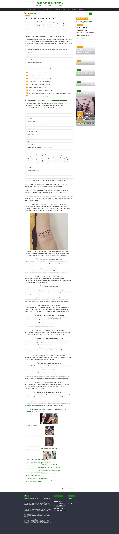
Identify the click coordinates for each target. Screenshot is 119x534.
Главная (70, 498)
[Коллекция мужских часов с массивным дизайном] (85, 65)
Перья (29, 134)
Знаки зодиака (56, 9)
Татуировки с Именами (66, 488)
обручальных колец (40, 405)
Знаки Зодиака (31, 144)
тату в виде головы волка (38, 272)
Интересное (80, 9)
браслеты (33, 151)
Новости (74, 9)
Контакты (70, 503)
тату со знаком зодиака (49, 367)
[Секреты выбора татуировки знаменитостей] (85, 21)
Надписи (63, 9)
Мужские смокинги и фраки (86, 84)
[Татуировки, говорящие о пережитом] (85, 97)
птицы (33, 134)
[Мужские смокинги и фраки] (85, 76)
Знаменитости (80, 25)
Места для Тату (41, 9)
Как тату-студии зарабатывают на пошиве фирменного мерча (85, 50)
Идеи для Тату (79, 47)
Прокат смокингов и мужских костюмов (83, 94)
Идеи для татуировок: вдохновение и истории (84, 122)
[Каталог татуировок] (29, 2)
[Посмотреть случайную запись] (93, 9)
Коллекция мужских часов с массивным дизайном (85, 72)
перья (42, 278)
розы (69, 349)
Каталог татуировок (49, 3)
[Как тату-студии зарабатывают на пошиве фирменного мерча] (85, 44)
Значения (48, 9)
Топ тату (78, 60)
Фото (68, 9)
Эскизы (29, 9)
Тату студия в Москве (84, 63)
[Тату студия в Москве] (85, 55)
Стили (34, 9)
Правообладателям (72, 500)
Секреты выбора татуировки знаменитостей (82, 28)
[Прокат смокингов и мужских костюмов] (85, 87)
